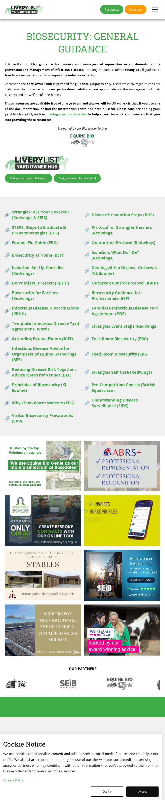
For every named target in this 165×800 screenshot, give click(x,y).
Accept (142, 791)
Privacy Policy (13, 780)
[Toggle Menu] (155, 9)
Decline (107, 791)
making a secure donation (66, 114)
